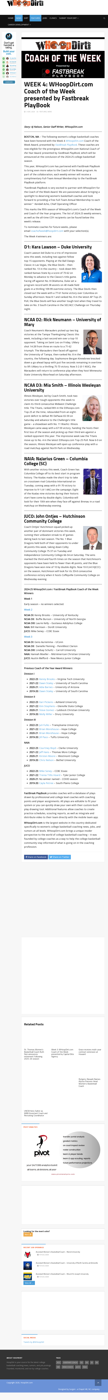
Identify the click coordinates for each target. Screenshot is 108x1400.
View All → (29, 1283)
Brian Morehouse (49, 729)
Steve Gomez (46, 710)
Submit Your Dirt (68, 18)
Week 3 (28, 636)
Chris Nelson (46, 760)
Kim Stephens (47, 706)
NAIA (85, 1367)
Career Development (18, 24)
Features (35, 18)
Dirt (26, 18)
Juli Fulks (44, 725)
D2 (81, 1362)
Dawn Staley (46, 683)
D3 (87, 1362)
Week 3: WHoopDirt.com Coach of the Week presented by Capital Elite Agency (62, 1053)
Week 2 (28, 609)
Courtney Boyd (47, 748)
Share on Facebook (36, 857)
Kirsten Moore (47, 756)
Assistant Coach (70, 1362)
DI (92, 1362)
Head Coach (68, 1367)
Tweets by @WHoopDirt (33, 1342)
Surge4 (72, 1389)
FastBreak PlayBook (66, 144)
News (18, 18)
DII (97, 1362)
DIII (58, 1367)
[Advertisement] (80, 10)
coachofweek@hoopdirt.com (47, 230)
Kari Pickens (46, 702)
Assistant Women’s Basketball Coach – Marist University (58, 1251)
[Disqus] (63, 901)
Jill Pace (43, 737)
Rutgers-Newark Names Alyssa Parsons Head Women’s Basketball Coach (89, 1082)
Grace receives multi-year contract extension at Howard (90, 1052)
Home (10, 18)
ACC (58, 1362)
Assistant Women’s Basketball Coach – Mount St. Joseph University (62, 1273)
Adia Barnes (46, 687)
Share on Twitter (60, 857)
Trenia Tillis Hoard (49, 775)
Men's (27, 1234)
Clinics (53, 18)
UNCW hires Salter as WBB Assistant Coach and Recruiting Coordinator (35, 1113)
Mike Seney (45, 771)
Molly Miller (45, 714)
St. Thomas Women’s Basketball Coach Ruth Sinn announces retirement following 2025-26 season (34, 1054)
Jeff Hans (44, 752)
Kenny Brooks (47, 679)
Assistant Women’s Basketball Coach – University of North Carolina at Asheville (67, 1262)
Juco (78, 1367)
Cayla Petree (46, 783)
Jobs (45, 18)
